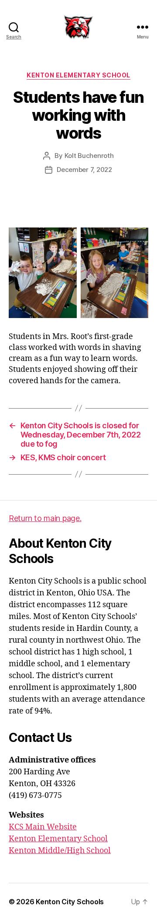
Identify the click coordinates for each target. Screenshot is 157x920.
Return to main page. (45, 518)
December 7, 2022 (84, 169)
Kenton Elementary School (78, 75)
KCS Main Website (43, 827)
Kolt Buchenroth (89, 155)
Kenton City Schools (70, 901)
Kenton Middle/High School (60, 851)
